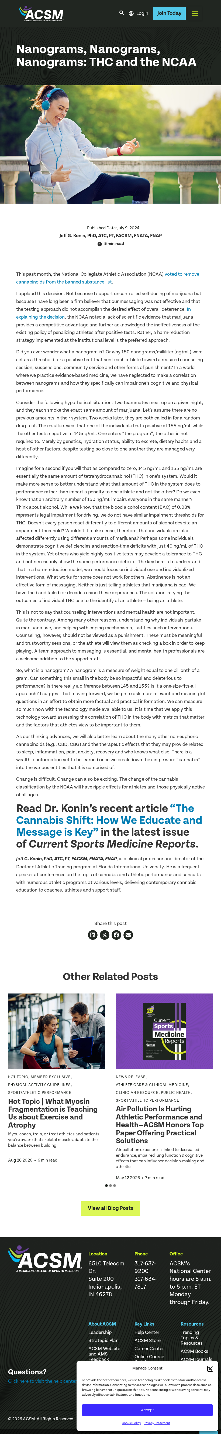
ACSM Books (194, 1351)
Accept (147, 1410)
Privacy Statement (157, 1423)
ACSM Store (147, 1340)
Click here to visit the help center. (43, 1381)
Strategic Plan (103, 1340)
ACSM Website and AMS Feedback (104, 1354)
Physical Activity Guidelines (39, 1085)
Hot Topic (18, 1077)
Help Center (146, 1332)
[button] (210, 1368)
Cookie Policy (131, 1423)
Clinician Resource (137, 1093)
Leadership (100, 1332)
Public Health (176, 1093)
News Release (131, 1077)
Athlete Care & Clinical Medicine (152, 1085)
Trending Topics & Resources (192, 1338)
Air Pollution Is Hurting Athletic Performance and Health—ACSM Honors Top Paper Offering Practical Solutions (160, 1125)
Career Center (149, 1348)
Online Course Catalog (149, 1359)
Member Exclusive (51, 1077)
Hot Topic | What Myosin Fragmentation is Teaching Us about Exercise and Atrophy (53, 1113)
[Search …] (121, 13)
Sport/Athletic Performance (39, 1093)
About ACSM (102, 1324)
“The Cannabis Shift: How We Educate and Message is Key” (109, 820)
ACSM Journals (196, 1359)
